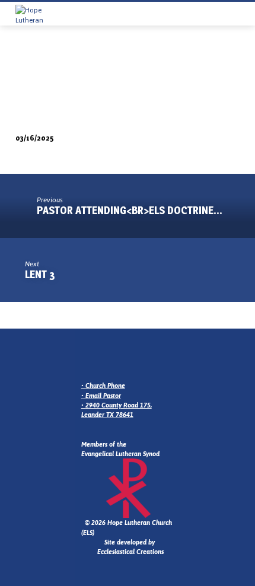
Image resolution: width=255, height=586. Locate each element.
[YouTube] (129, 357)
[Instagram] (100, 357)
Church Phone (105, 385)
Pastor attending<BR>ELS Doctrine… (129, 210)
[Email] (86, 357)
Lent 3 (40, 274)
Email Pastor (103, 395)
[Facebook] (115, 357)
